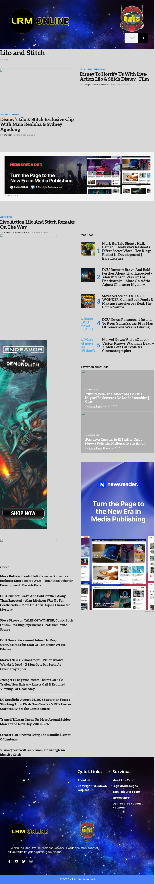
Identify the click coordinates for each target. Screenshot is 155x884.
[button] (63, 36)
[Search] (143, 38)
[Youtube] (16, 861)
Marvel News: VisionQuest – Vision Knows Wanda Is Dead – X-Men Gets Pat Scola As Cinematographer (31, 665)
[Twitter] (24, 861)
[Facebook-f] (9, 861)
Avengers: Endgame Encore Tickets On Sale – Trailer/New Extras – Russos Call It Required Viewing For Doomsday (32, 684)
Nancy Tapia (95, 406)
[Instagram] (31, 861)
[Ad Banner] (77, 175)
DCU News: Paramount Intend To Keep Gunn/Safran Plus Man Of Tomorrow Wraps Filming (33, 645)
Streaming (14, 115)
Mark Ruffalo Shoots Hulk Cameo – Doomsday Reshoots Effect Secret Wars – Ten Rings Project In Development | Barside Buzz (36, 581)
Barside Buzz (92, 390)
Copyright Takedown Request (92, 788)
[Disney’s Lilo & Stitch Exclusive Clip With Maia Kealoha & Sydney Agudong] (37, 90)
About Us (84, 780)
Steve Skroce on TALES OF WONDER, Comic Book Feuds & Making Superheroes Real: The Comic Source (36, 625)
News (89, 69)
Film (83, 69)
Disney (4, 115)
